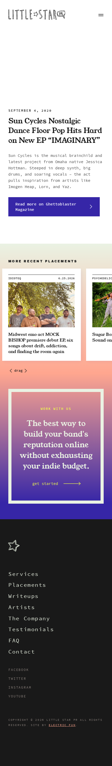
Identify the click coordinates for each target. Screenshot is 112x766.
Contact (21, 652)
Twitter (17, 679)
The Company (29, 619)
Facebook (18, 670)
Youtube (17, 697)
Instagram (19, 688)
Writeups (23, 596)
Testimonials (31, 630)
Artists (21, 607)
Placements (27, 585)
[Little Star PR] (36, 15)
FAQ (14, 641)
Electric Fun (62, 725)
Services (23, 574)
